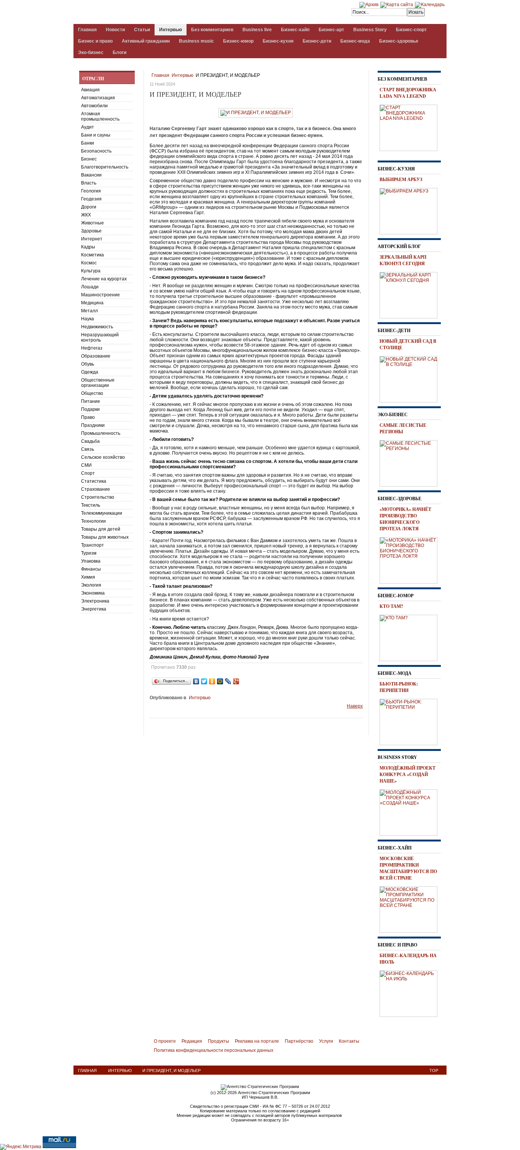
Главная (160, 75)
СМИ (86, 465)
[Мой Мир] (220, 681)
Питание (90, 401)
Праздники (93, 425)
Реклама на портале (257, 1041)
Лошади (90, 286)
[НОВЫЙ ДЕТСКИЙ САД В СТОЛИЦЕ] (411, 378)
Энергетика (93, 609)
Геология (91, 191)
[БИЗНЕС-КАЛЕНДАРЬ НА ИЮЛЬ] (411, 992)
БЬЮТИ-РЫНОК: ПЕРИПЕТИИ (399, 687)
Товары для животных (105, 537)
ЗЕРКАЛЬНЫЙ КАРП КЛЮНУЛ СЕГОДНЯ (403, 260)
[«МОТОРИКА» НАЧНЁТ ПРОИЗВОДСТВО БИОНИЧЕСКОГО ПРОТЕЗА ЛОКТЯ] (411, 559)
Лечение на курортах (104, 279)
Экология (91, 585)
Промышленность (100, 433)
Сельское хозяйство (103, 457)
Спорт (88, 473)
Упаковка (90, 561)
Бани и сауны (95, 135)
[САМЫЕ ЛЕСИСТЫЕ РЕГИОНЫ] (411, 462)
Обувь (87, 364)
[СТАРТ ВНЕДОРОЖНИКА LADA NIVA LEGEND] (411, 126)
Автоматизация (98, 97)
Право (88, 417)
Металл (89, 310)
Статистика (93, 481)
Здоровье (91, 231)
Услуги (326, 1041)
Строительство (97, 497)
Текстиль (90, 505)
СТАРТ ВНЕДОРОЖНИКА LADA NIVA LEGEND (408, 92)
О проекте (165, 1041)
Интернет (91, 239)
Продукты (218, 1041)
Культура (90, 271)
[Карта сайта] (396, 4)
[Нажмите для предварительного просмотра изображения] (256, 112)
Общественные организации (98, 382)
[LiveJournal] (228, 681)
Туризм (88, 553)
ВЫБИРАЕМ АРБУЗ (401, 179)
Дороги (88, 207)
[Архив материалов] (368, 4)
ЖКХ (86, 215)
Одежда (89, 372)
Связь (87, 449)
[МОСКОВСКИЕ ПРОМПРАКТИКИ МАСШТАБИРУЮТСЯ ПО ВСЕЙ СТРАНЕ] (411, 908)
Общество (92, 393)
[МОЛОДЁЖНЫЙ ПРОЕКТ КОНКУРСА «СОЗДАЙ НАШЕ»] (411, 811)
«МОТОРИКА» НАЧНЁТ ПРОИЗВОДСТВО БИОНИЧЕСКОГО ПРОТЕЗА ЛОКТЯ (405, 519)
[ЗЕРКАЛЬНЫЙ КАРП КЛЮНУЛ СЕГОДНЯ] (411, 294)
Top (433, 1070)
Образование (95, 356)
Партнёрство (299, 1041)
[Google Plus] (236, 681)
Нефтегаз (91, 348)
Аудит (87, 127)
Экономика (93, 593)
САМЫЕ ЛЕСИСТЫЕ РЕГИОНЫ (403, 428)
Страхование (95, 489)
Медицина (92, 302)
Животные (92, 223)
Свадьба (90, 441)
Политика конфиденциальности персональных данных (213, 1050)
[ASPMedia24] (137, 12)
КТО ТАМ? (391, 606)
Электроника (95, 601)
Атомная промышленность (100, 116)
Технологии (93, 521)
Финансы (91, 569)
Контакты (349, 1041)
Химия (88, 577)
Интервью (182, 75)
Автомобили (94, 105)
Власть (88, 183)
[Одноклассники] (212, 681)
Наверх (355, 706)
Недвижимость (97, 326)
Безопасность (96, 151)
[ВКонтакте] (196, 681)
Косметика (92, 255)
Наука (87, 318)
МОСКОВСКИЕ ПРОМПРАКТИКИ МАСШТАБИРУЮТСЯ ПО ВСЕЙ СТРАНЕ (408, 868)
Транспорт (92, 545)
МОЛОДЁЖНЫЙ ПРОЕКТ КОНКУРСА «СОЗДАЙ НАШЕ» (407, 774)
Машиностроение (100, 294)
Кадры (88, 247)
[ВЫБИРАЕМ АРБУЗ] (411, 210)
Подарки (90, 409)
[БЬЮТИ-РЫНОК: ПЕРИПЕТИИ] (411, 721)
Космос (89, 263)
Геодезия (91, 199)
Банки (87, 143)
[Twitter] (204, 681)
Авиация (90, 89)
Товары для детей (100, 529)
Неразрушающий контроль (100, 337)
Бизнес (89, 159)
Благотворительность (104, 167)
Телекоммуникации (101, 513)
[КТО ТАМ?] (411, 636)
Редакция (192, 1041)
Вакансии (91, 175)
